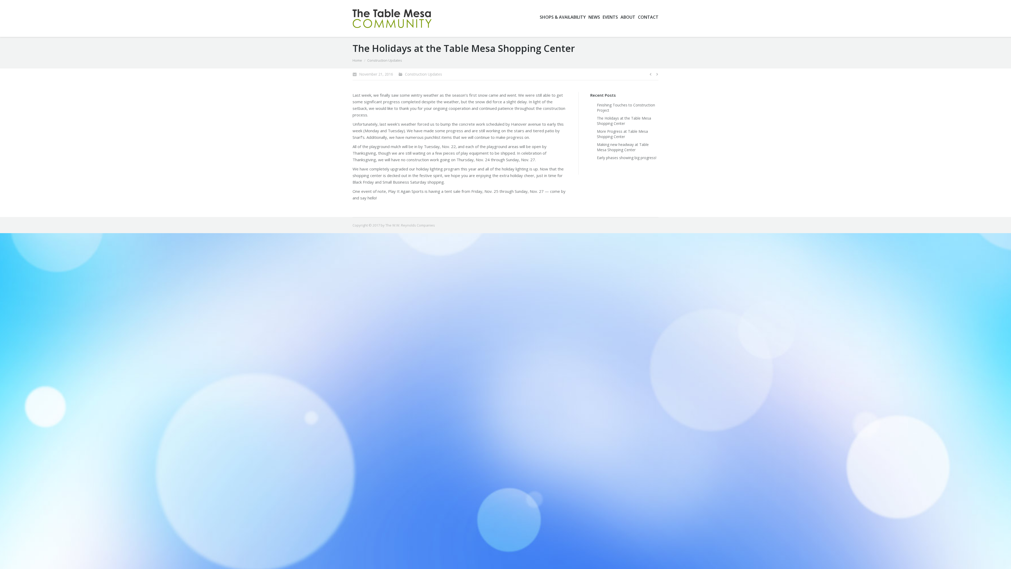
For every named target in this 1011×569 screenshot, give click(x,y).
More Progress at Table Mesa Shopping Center (622, 134)
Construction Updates (384, 60)
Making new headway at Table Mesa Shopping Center (623, 147)
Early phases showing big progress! (626, 157)
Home (357, 60)
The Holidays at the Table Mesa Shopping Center (624, 121)
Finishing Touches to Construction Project (626, 107)
